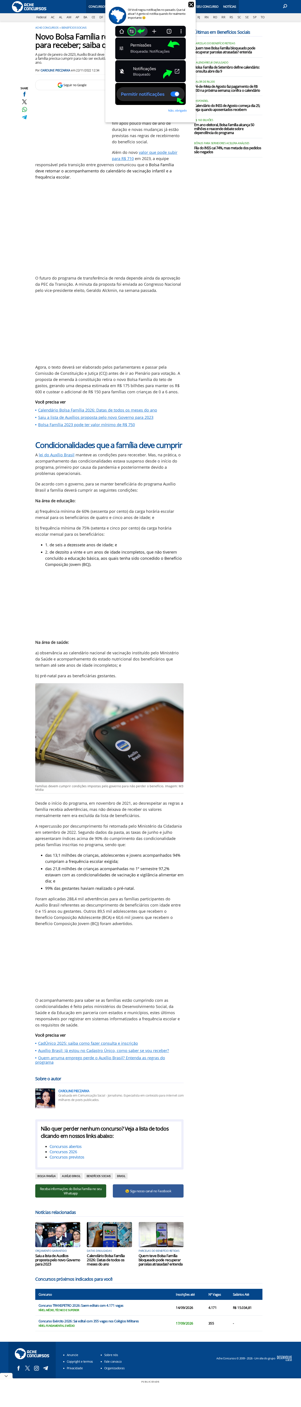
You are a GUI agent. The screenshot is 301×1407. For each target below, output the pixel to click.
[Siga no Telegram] (45, 1368)
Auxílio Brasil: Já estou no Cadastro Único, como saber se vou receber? (103, 1050)
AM (69, 17)
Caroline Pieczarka (55, 70)
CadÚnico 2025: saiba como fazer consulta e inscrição (88, 1043)
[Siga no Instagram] (36, 1368)
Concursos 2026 (63, 1151)
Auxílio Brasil (71, 1176)
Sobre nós (111, 1355)
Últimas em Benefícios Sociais (222, 32)
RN (206, 17)
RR (223, 17)
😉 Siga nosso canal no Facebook (148, 1191)
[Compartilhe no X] (24, 101)
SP (254, 17)
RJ (198, 17)
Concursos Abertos (104, 6)
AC (53, 17)
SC (239, 17)
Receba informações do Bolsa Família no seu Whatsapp (71, 1191)
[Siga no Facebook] (18, 1368)
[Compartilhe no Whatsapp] (24, 109)
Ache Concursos (47, 28)
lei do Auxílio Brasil (56, 454)
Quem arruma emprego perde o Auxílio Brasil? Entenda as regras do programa (100, 1060)
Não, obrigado (177, 110)
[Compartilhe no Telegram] (24, 117)
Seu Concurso (207, 6)
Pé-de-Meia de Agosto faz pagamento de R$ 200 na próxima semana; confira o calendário (227, 88)
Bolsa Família (46, 1176)
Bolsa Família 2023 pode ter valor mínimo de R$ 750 (86, 424)
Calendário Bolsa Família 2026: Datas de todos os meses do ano (97, 410)
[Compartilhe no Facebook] (24, 94)
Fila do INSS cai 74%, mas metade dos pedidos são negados (227, 150)
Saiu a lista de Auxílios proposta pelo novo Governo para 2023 (95, 417)
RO (215, 17)
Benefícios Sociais (74, 28)
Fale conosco (113, 1361)
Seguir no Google (74, 85)
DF (101, 17)
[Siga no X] (27, 1368)
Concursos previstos (67, 1157)
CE (93, 17)
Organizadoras (114, 1368)
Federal (41, 17)
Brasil (121, 1176)
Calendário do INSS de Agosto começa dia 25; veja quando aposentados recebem (227, 108)
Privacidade (75, 1368)
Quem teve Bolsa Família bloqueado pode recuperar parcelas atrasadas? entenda (161, 1260)
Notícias (229, 6)
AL (60, 17)
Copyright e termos (80, 1361)
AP (77, 17)
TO (263, 17)
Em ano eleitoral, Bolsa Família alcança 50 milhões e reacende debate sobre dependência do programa (224, 129)
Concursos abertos (66, 1146)
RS (231, 17)
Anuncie (72, 1355)
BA (85, 17)
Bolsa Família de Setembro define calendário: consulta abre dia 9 (227, 69)
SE (247, 17)
